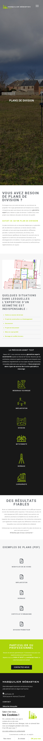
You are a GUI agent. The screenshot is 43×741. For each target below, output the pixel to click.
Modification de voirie (21, 567)
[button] (21, 315)
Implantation (21, 582)
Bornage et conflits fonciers (14, 336)
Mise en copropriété (11, 332)
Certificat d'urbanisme (21, 614)
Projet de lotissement (12, 328)
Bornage (21, 598)
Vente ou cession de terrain (14, 315)
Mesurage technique (21, 390)
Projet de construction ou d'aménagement (18, 319)
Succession (9, 323)
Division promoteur (21, 630)
